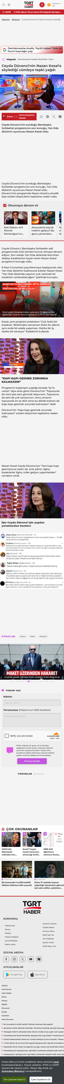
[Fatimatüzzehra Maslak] (3, 116)
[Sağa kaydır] (58, 224)
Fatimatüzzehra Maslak (26, 116)
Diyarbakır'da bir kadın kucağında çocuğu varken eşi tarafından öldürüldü (38, 12)
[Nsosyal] (60, 116)
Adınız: (7, 696)
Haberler (6, 19)
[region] (32, 1070)
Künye (7, 929)
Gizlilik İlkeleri (48, 927)
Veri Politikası (48, 939)
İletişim (8, 933)
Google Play (16, 974)
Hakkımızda (10, 926)
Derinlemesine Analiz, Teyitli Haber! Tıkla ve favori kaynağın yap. (35, 50)
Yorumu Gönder (32, 761)
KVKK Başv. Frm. (49, 946)
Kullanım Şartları (50, 924)
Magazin (16, 19)
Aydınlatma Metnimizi (13, 1071)
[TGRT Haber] (28, 5)
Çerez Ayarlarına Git (40, 1079)
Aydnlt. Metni (48, 942)
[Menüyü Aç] (9, 5)
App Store (40, 974)
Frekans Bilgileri (12, 937)
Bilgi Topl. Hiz (48, 935)
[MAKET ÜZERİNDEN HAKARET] (32, 662)
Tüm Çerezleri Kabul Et (14, 1079)
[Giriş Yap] (42, 5)
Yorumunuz (27, 710)
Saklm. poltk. (10, 944)
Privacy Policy (48, 931)
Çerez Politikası (11, 941)
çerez (56, 1062)
